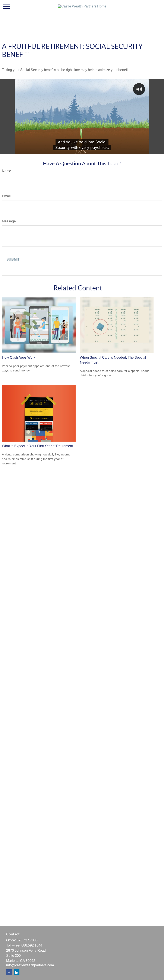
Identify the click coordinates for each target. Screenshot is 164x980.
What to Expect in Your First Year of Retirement (37, 446)
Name (6, 171)
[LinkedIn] (16, 972)
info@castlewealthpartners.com (30, 965)
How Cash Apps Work (18, 357)
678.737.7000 (27, 940)
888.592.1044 (31, 945)
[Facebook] (9, 972)
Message (9, 221)
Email (6, 196)
